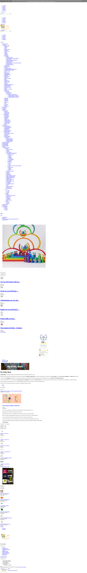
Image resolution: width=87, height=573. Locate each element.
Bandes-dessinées (9, 188)
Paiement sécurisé (5, 551)
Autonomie (6, 117)
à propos (3, 9)
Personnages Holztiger (10, 64)
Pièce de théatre (6, 135)
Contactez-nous (3, 556)
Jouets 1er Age (5, 110)
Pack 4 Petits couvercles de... (5, 493)
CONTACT (4, 10)
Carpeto (5, 47)
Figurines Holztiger (9, 139)
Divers (5, 48)
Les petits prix (4, 108)
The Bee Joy (6, 99)
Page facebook (4, 217)
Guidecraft (6, 54)
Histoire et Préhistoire (7, 130)
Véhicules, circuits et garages (9, 133)
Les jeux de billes (5, 145)
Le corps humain (11, 159)
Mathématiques (6, 128)
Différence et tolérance (10, 179)
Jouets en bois (4, 125)
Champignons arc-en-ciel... (9, 300)
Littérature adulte (5, 204)
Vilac (5, 103)
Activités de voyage (7, 121)
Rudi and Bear (6, 90)
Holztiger (6, 56)
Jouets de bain (6, 113)
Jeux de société (6, 123)
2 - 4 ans (7, 190)
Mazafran (5, 77)
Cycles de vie (8, 93)
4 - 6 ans (7, 191)
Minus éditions (8, 196)
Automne (9, 163)
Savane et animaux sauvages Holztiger (12, 58)
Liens (1, 213)
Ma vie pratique (6, 76)
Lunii (5, 71)
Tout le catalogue (5, 206)
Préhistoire (10, 157)
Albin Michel (8, 198)
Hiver (9, 164)
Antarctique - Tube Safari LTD (5, 451)
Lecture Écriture (7, 119)
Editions (6, 193)
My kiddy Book (7, 80)
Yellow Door (6, 106)
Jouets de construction (5, 142)
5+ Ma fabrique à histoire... (4, 505)
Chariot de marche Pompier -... (5, 499)
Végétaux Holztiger (9, 57)
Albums (7, 150)
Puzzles (5, 124)
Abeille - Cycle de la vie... (4, 433)
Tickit (5, 101)
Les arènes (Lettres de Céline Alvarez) (10, 69)
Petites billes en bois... (7, 319)
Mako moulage (6, 73)
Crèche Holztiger (9, 63)
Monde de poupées (7, 136)
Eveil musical (6, 115)
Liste (3, 385)
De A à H (7, 201)
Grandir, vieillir (8, 180)
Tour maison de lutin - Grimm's (11, 328)
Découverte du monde (7, 126)
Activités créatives (7, 120)
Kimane (7, 194)
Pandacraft (6, 83)
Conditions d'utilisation (6, 549)
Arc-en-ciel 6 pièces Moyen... (10, 282)
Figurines (6, 137)
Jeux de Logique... (7, 122)
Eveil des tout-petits (9, 149)
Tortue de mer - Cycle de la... (5, 445)
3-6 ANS (3, 7)
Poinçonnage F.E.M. (7, 87)
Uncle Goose (6, 102)
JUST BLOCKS (7, 66)
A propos (3, 550)
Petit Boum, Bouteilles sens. (8, 84)
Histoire (9, 156)
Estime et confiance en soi (10, 176)
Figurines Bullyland (9, 140)
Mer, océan (8, 172)
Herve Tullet (6, 55)
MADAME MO (7, 72)
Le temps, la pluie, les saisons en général (14, 165)
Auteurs (6, 200)
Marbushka (6, 75)
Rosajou (5, 89)
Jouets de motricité (5, 143)
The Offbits (6, 100)
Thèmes (6, 148)
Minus (5, 79)
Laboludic (6, 67)
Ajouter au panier (5, 422)
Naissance (6, 111)
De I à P (7, 202)
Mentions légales (5, 548)
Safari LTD (6, 91)
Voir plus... (2, 526)
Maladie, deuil (8, 178)
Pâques (9, 168)
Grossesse (4, 109)
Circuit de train (6, 132)
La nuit (7, 184)
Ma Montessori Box (7, 74)
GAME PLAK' (6, 51)
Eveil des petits (6, 112)
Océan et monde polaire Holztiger (11, 60)
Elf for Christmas (7, 49)
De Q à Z (7, 203)
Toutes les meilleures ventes (4, 466)
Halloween (10, 169)
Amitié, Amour (8, 174)
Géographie (10, 155)
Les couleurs (8, 182)
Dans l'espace (6, 129)
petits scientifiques (7, 127)
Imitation (5, 118)
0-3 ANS (3, 6)
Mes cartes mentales (7, 78)
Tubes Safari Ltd (9, 92)
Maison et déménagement (10, 177)
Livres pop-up (8, 187)
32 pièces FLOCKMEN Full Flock (6, 457)
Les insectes (4, 44)
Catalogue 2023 (4, 219)
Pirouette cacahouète (7, 85)
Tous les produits (3, 332)
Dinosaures (8, 173)
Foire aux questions (5, 552)
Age (5, 189)
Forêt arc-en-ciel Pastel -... (9, 291)
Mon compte (4, 554)
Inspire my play (6, 65)
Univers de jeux (6, 134)
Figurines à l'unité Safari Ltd (11, 94)
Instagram (4, 529)
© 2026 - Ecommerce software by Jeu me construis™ (8, 570)
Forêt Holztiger (8, 59)
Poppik (5, 88)
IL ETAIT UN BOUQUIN (10, 195)
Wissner (5, 105)
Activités (7, 151)
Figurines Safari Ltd (9, 138)
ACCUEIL (4, 5)
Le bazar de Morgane (7, 68)
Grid (3, 384)
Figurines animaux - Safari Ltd (13, 95)
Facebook (4, 528)
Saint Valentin (10, 167)
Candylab (6, 46)
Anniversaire (4, 205)
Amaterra (7, 197)
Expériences (10, 160)
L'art (7, 185)
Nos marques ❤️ (5, 45)
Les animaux (10, 158)
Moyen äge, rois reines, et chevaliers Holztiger (13, 62)
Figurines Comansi (9, 141)
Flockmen (6, 50)
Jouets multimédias (5, 144)
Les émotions (8, 181)
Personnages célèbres (9, 186)
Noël (9, 170)
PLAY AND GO (7, 86)
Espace (9, 154)
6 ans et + (8, 192)
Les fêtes (8, 166)
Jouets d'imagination (6, 131)
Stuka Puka (6, 98)
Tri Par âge (4, 207)
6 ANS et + (4, 8)
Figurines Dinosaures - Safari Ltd (13, 96)
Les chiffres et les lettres (10, 183)
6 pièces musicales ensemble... (5, 511)
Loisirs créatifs (8, 152)
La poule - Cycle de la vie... (4, 439)
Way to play (6, 104)
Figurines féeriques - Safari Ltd (13, 97)
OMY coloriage (6, 81)
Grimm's (5, 53)
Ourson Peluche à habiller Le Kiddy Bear (11, 405)
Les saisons (8, 161)
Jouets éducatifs (5, 114)
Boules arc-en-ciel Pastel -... (9, 309)
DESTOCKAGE (5, 43)
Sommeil (3, 146)
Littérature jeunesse (6, 147)
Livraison (3, 547)
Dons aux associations (5, 553)
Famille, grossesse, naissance (11, 175)
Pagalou (5, 82)
